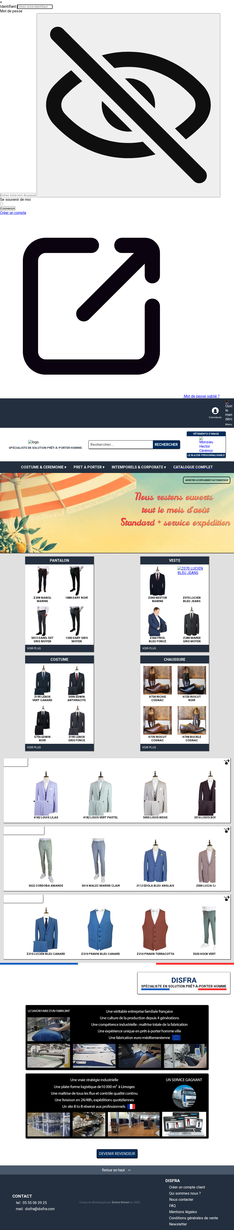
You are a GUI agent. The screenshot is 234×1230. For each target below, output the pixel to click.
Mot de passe (11, 11)
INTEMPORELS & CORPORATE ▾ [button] (139, 467)
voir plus (34, 648)
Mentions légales (183, 1212)
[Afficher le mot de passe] (128, 105)
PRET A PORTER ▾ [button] (89, 467)
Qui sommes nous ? (185, 1193)
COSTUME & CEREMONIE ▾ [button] (43, 467)
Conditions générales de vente (193, 1218)
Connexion (7, 208)
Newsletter (178, 1224)
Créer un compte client (187, 1187)
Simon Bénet (120, 1202)
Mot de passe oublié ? (202, 396)
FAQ (172, 1206)
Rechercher (166, 444)
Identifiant (8, 6)
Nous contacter (181, 1199)
